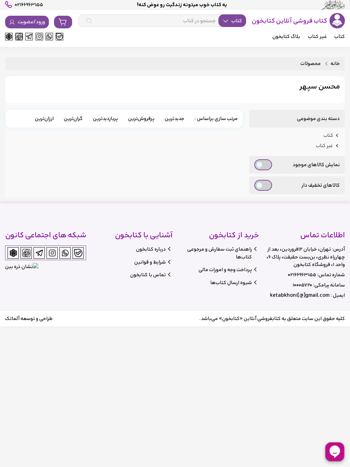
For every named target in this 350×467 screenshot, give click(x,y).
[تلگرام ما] (29, 36)
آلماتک (12, 318)
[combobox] (162, 20)
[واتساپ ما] (49, 36)
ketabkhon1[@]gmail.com (299, 295)
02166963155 (302, 274)
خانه (335, 64)
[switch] (263, 164)
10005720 (302, 285)
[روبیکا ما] (8, 36)
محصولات (310, 64)
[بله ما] (59, 36)
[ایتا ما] (19, 36)
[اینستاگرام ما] (39, 36)
